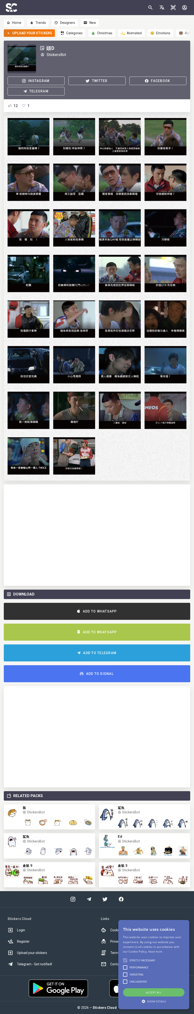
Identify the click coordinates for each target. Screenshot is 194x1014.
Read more (155, 951)
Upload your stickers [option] (32, 953)
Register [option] (23, 941)
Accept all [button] (154, 992)
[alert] (153, 964)
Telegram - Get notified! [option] (34, 964)
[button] (162, 7)
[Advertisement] (97, 535)
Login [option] (21, 930)
